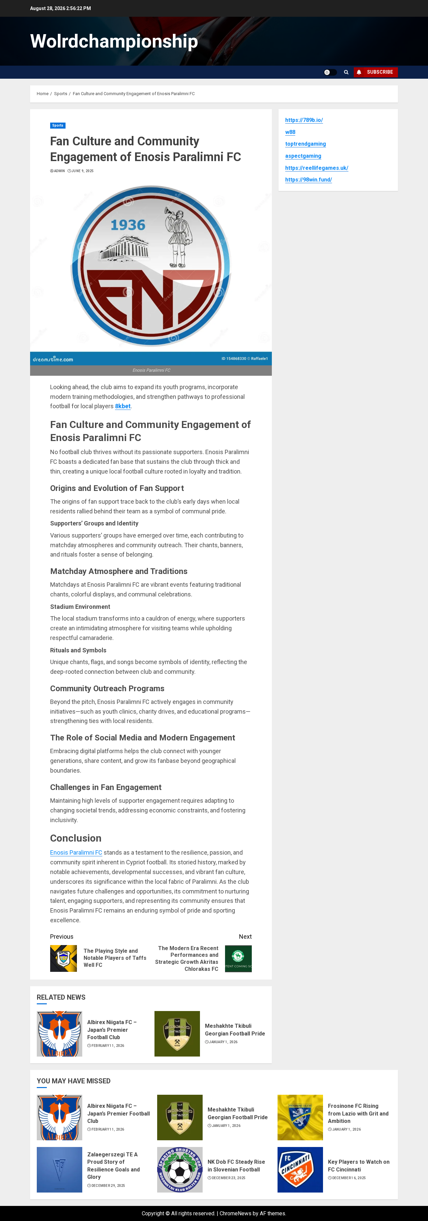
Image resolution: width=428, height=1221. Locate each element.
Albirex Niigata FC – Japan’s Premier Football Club (112, 1029)
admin (59, 171)
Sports (58, 125)
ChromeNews (235, 1213)
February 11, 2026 (108, 1046)
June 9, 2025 (83, 171)
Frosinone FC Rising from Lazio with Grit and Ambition (358, 1113)
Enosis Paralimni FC (76, 852)
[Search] (346, 72)
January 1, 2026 (223, 1042)
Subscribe (380, 72)
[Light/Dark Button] (330, 72)
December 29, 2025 (108, 1186)
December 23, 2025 (229, 1178)
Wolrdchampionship (114, 41)
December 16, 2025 (349, 1178)
